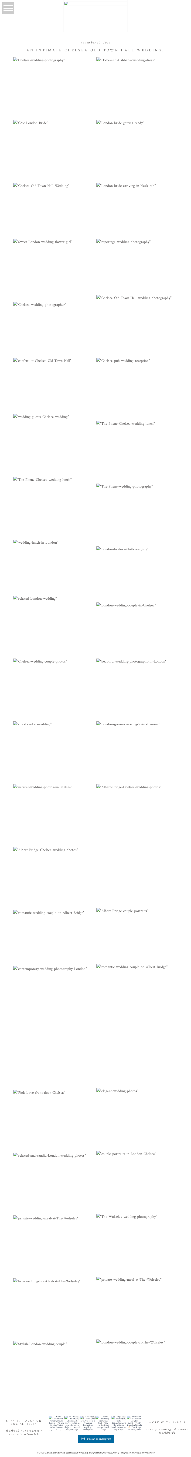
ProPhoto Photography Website (137, 1452)
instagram (31, 1431)
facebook (13, 1431)
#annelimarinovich (24, 1434)
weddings (165, 1429)
